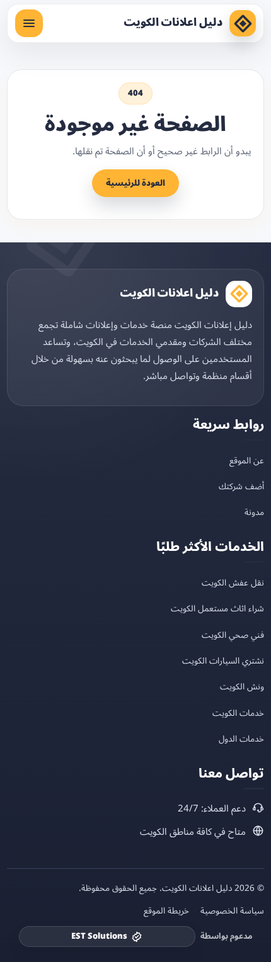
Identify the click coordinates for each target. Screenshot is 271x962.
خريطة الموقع (166, 911)
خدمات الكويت (238, 713)
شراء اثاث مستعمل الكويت (217, 608)
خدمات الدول (241, 739)
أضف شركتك (241, 486)
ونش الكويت (242, 686)
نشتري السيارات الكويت (223, 661)
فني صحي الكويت (233, 635)
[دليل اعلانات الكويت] (242, 23)
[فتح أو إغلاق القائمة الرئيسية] (29, 23)
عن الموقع (246, 460)
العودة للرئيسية (135, 183)
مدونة (254, 512)
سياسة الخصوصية (232, 911)
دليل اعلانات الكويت (173, 22)
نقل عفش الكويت (233, 583)
